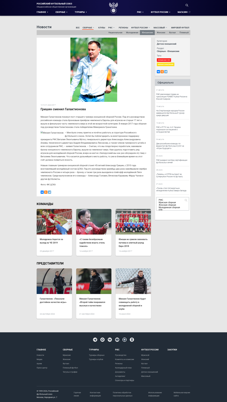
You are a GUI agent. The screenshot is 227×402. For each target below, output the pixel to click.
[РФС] (171, 200)
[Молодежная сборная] (171, 207)
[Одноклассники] (45, 192)
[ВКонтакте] (42, 192)
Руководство (120, 355)
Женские (161, 32)
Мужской (145, 355)
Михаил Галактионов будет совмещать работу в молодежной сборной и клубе (132, 304)
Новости (40, 355)
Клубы (101, 28)
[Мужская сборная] (171, 202)
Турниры (80, 12)
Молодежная (132, 32)
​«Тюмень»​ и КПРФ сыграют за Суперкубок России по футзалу (169, 175)
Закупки (172, 349)
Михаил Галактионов (165, 64)
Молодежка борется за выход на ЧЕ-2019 (51, 241)
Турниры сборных (96, 355)
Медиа (39, 359)
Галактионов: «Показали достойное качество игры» (53, 300)
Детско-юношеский (149, 372)
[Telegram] (49, 192)
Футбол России (159, 12)
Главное (41, 12)
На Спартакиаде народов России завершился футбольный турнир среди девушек (170, 113)
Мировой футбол (180, 28)
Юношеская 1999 (164, 60)
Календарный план (123, 368)
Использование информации (155, 394)
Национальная (115, 32)
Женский (145, 359)
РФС (139, 12)
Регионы (123, 28)
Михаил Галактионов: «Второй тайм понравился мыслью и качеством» (92, 302)
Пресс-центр (42, 368)
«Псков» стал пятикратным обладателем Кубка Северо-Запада (171, 189)
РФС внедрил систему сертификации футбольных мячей (171, 161)
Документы (120, 372)
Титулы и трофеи (70, 372)
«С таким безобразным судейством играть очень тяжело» (92, 242)
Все (77, 28)
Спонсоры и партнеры (124, 380)
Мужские (67, 355)
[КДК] (171, 210)
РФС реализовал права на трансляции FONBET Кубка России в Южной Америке (171, 96)
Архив (39, 363)
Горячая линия (77, 394)
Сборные (60, 12)
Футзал (172, 32)
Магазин (182, 12)
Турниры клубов (96, 359)
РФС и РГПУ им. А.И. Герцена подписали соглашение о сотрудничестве (168, 129)
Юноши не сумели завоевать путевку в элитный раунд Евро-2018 (133, 242)
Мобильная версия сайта (182, 394)
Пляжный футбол (70, 368)
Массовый (145, 376)
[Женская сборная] (171, 205)
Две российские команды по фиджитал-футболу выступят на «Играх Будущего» (170, 146)
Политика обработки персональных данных (122, 394)
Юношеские (147, 32)
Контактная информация (95, 394)
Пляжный (184, 32)
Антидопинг (120, 376)
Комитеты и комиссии (124, 359)
